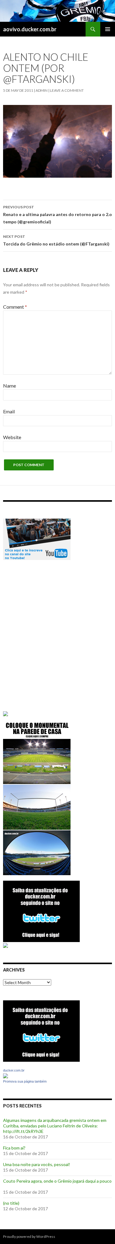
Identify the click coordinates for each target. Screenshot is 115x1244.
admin (42, 90)
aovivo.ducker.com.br (29, 29)
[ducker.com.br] (5, 1075)
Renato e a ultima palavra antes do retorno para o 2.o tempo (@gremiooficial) (57, 214)
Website (12, 437)
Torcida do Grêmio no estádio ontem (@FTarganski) (56, 240)
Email (9, 411)
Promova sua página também (25, 1081)
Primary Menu (107, 29)
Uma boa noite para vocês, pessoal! (36, 1164)
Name (9, 385)
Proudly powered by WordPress (29, 1236)
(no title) (11, 1203)
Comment (15, 307)
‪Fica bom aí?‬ (14, 1147)
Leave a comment (67, 90)
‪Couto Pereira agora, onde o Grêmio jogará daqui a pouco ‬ (57, 1181)
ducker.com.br (14, 1070)
